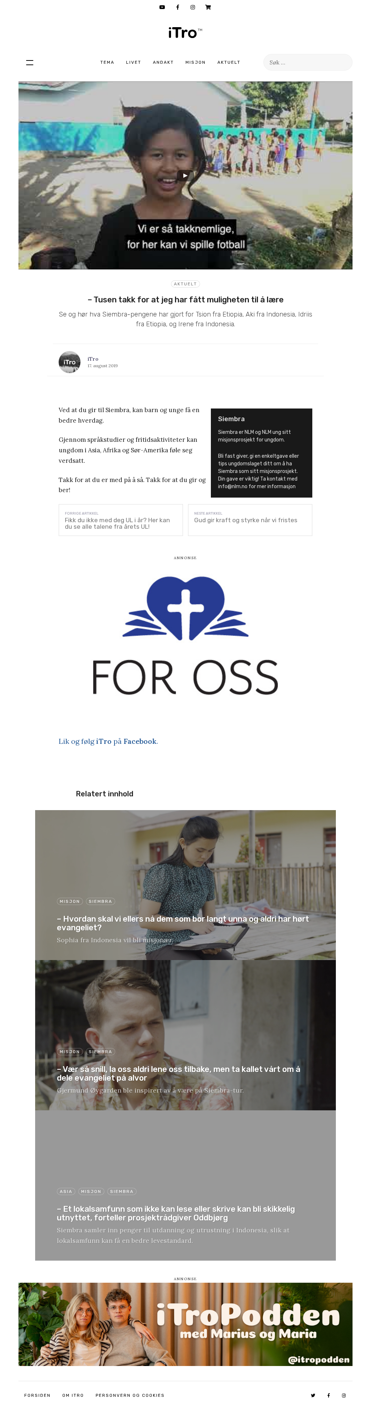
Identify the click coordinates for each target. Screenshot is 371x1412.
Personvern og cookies (130, 1395)
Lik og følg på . (108, 741)
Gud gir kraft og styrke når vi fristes (245, 520)
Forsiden (37, 1395)
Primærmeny (29, 62)
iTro (185, 32)
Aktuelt (229, 62)
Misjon (196, 62)
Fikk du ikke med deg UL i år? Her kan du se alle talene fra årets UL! (117, 523)
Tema (107, 62)
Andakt (163, 62)
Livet (133, 62)
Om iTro (73, 1395)
